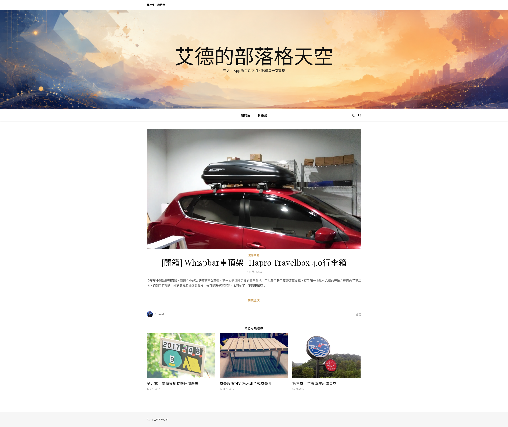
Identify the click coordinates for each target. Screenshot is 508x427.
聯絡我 (161, 5)
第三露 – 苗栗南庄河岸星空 (314, 383)
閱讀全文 (254, 300)
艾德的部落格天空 (254, 56)
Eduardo (160, 314)
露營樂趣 (254, 255)
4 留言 (357, 314)
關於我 (151, 5)
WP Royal (161, 419)
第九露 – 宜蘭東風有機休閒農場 (172, 383)
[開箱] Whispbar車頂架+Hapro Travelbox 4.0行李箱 (254, 262)
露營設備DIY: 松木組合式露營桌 (246, 383)
